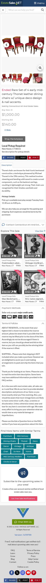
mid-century (22, 436)
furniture (7, 436)
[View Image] (7, 78)
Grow (12, 556)
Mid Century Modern (12, 457)
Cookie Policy (33, 562)
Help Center (33, 559)
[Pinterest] (33, 572)
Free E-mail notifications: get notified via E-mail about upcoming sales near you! (23, 543)
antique (30, 446)
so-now (16, 451)
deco (35, 441)
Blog (13, 559)
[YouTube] (28, 572)
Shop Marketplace (14, 139)
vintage (17, 446)
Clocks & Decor (10, 462)
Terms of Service (33, 550)
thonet (24, 441)
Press (33, 556)
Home (28, 451)
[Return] (3, 10)
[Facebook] (11, 572)
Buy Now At (7, 110)
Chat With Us (25, 522)
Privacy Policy (33, 553)
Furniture (31, 457)
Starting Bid (7, 120)
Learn (12, 553)
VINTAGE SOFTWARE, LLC (29, 527)
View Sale (39, 231)
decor (6, 446)
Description (7, 165)
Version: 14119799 (23, 535)
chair (5, 451)
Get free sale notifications (23, 498)
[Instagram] (22, 572)
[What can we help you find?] (42, 10)
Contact (12, 562)
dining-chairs (9, 441)
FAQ (13, 550)
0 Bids (8, 130)
